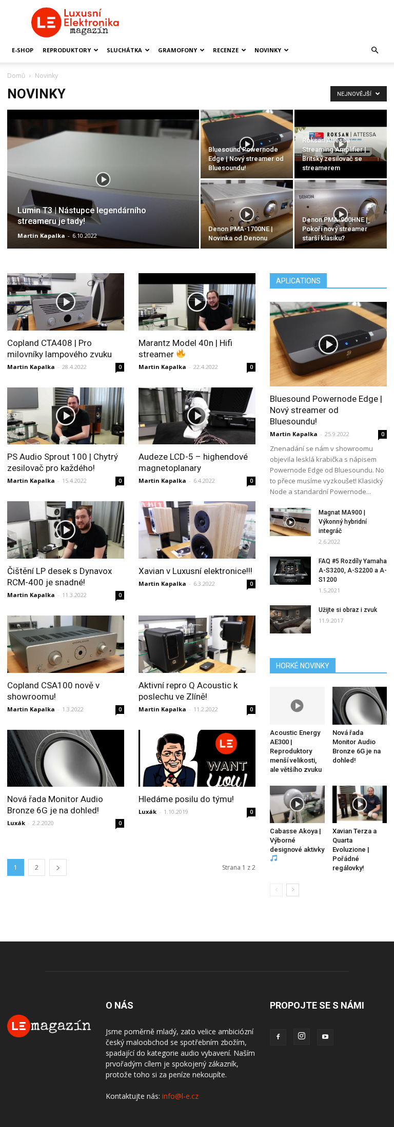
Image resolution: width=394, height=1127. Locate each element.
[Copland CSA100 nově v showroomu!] (65, 644)
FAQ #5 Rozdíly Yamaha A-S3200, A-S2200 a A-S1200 (353, 570)
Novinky (267, 50)
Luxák (16, 823)
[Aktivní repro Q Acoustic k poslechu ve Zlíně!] (197, 644)
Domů (16, 75)
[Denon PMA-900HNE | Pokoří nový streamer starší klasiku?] (340, 214)
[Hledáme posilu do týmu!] (197, 758)
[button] (374, 50)
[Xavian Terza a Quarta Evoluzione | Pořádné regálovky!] (359, 804)
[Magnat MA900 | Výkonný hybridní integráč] (290, 522)
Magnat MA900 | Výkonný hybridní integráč (343, 522)
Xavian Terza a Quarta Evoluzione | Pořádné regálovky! (354, 849)
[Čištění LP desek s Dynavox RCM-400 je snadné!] (65, 530)
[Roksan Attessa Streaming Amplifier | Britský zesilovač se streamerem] (340, 144)
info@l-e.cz (180, 1096)
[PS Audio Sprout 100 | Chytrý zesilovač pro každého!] (65, 416)
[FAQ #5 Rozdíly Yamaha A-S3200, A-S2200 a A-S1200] (290, 571)
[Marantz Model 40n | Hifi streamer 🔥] (197, 302)
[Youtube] (325, 1037)
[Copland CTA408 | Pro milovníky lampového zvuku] (65, 302)
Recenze (226, 50)
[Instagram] (301, 1037)
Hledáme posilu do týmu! (186, 799)
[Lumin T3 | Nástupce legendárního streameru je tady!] (103, 193)
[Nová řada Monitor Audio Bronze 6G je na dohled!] (65, 758)
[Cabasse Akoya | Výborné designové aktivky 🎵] (297, 804)
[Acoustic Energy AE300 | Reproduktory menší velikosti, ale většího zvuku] (297, 705)
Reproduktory (67, 50)
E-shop (22, 50)
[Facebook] (278, 1037)
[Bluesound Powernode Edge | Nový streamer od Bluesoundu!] (247, 144)
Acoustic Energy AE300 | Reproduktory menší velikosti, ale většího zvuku (296, 751)
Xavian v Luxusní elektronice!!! (195, 571)
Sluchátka (124, 50)
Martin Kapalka (41, 235)
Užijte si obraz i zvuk (348, 609)
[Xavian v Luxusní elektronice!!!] (197, 530)
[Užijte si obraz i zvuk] (290, 619)
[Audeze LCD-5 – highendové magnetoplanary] (197, 416)
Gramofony (177, 50)
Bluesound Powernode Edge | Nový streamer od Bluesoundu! (326, 410)
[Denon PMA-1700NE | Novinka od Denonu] (247, 214)
